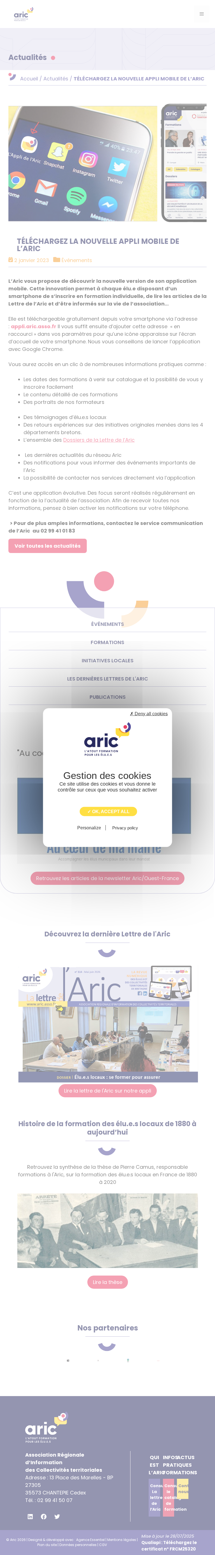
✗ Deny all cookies (149, 713)
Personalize (89, 827)
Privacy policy (125, 827)
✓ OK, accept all (108, 811)
